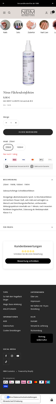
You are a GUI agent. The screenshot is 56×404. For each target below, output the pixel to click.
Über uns (34, 296)
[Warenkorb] (51, 13)
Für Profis (8, 227)
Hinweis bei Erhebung (12, 401)
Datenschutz (8, 326)
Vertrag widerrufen (42, 338)
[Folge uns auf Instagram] (12, 356)
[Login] (46, 13)
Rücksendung (36, 330)
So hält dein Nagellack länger (12, 298)
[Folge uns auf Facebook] (6, 356)
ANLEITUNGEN (9, 309)
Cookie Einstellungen (12, 330)
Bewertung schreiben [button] (28, 261)
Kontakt (34, 321)
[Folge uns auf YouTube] (18, 356)
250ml (8, 147)
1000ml (20, 147)
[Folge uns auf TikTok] (6, 362)
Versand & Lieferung (39, 326)
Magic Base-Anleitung (12, 304)
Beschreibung (10, 180)
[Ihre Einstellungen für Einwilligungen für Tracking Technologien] (51, 400)
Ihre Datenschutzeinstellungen (23, 397)
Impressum (35, 301)
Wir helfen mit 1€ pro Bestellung (39, 307)
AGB (5, 321)
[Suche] (9, 13)
